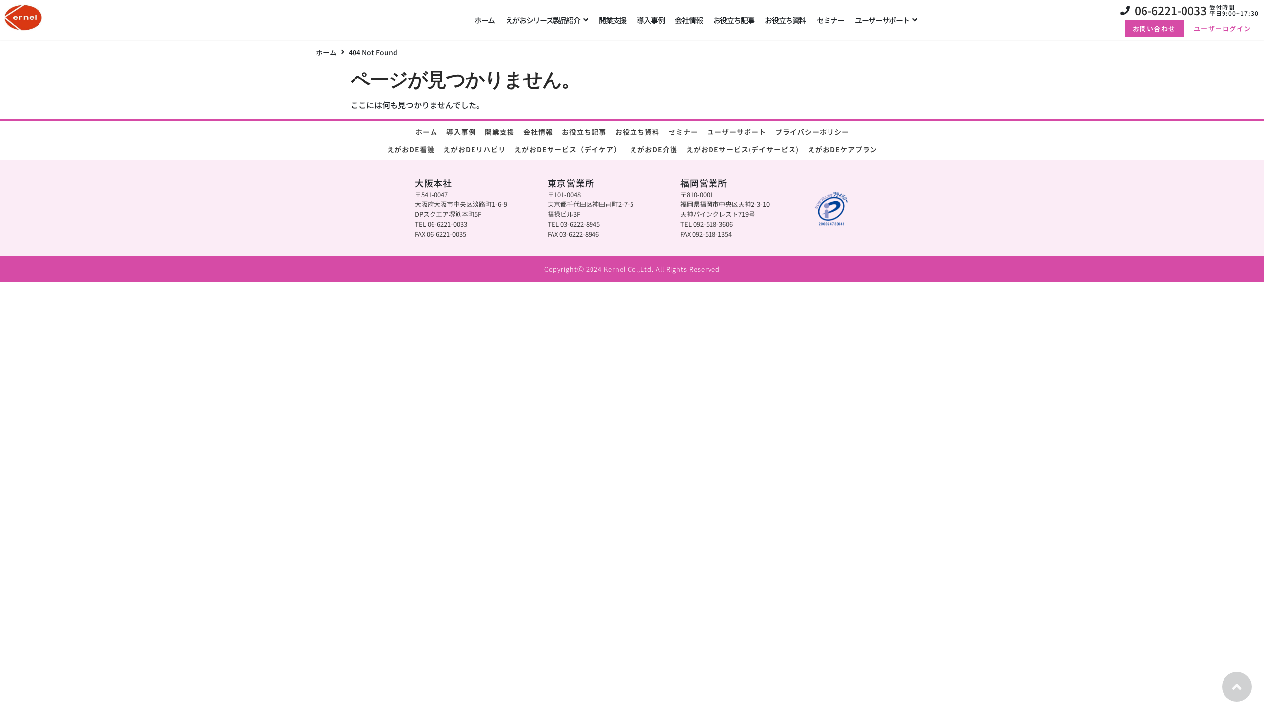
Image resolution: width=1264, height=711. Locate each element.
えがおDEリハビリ (474, 149)
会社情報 (538, 132)
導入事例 (461, 132)
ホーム (326, 52)
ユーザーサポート (736, 132)
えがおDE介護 (653, 149)
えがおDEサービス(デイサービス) (742, 149)
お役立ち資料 (637, 132)
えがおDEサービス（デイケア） (567, 149)
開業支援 (499, 132)
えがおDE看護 (410, 149)
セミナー (683, 132)
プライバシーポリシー (812, 132)
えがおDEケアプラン (842, 149)
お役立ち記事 (584, 132)
